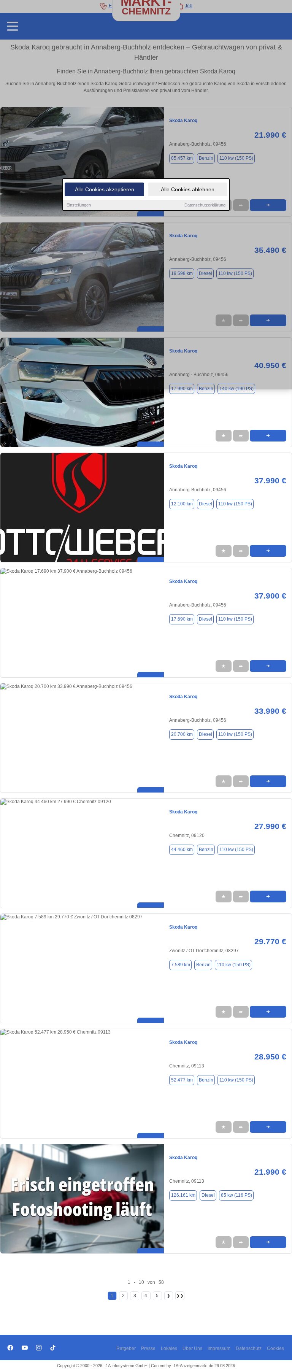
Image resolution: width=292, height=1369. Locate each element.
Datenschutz (249, 1348)
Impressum (219, 1348)
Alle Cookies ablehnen (187, 189)
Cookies (275, 1348)
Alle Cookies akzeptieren (104, 189)
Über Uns (192, 1348)
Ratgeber (126, 1348)
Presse (148, 1348)
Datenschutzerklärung (204, 205)
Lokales (169, 1348)
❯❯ (180, 1295)
